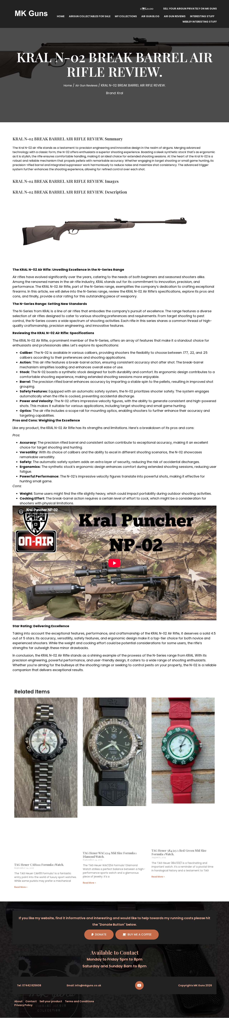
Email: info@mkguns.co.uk (84, 985)
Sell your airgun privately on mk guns (190, 8)
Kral (120, 93)
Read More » (20, 887)
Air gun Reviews (175, 16)
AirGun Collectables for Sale (89, 16)
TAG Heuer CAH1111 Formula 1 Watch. (39, 865)
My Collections (126, 16)
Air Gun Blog (150, 16)
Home (60, 16)
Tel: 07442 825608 (29, 985)
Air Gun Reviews (86, 85)
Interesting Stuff (202, 16)
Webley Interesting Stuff (199, 21)
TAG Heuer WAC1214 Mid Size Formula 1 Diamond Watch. (110, 854)
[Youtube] (139, 985)
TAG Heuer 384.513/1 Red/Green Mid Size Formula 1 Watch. (179, 852)
